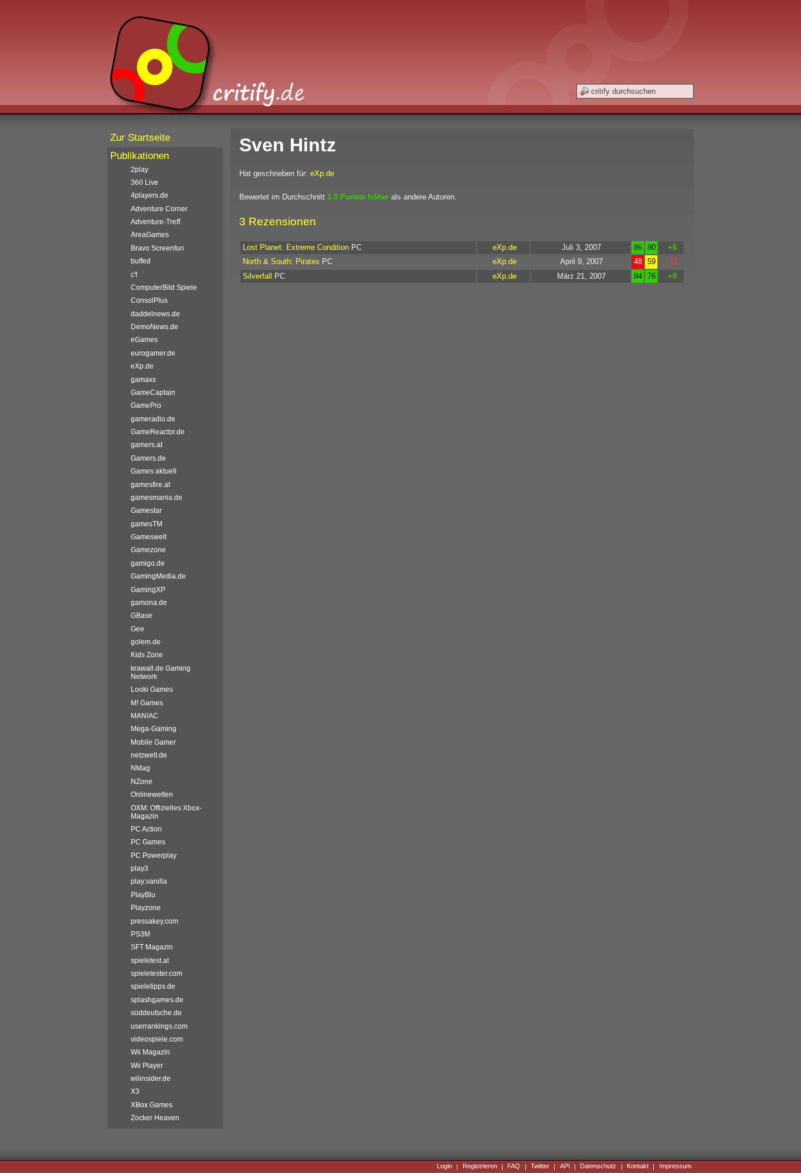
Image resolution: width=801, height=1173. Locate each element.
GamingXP (148, 590)
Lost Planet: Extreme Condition (296, 247)
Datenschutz (598, 1166)
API (565, 1166)
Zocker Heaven (155, 1118)
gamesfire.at (150, 485)
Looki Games (152, 689)
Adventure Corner (159, 209)
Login (444, 1166)
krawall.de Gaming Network (161, 672)
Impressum (675, 1166)
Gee (137, 629)
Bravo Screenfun (157, 248)
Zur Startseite (140, 137)
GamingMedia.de (158, 576)
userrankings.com (159, 1026)
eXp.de (322, 173)
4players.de (149, 195)
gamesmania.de (156, 497)
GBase (141, 615)
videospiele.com (157, 1039)
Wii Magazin (150, 1052)
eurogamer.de (153, 353)
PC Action (146, 829)
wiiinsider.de (151, 1078)
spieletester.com (156, 973)
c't (134, 275)
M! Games (147, 703)
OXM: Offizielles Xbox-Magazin (166, 812)
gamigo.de (148, 563)
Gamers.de (148, 458)
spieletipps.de (153, 986)
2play (139, 169)
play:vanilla (149, 881)
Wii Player (147, 1066)
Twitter (540, 1166)
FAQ (513, 1166)
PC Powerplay (154, 855)
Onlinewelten (152, 794)
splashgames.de (157, 1000)
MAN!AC (144, 716)
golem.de (146, 642)
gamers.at (146, 445)
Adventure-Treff (155, 222)
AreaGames (150, 235)
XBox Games (151, 1105)
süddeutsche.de (156, 1013)
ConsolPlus (149, 300)
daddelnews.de (155, 314)
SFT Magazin (152, 947)
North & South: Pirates (281, 261)
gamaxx (143, 380)
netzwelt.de (149, 755)
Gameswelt (149, 537)
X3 (135, 1091)
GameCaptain (153, 392)
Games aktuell (154, 471)
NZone (141, 782)
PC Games (148, 842)
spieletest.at (150, 960)
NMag (140, 768)
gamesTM (146, 524)
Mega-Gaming (154, 729)
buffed (141, 261)
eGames (144, 340)
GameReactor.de (158, 432)
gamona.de (149, 603)
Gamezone (148, 550)
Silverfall (257, 276)
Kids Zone (147, 655)
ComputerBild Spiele (164, 287)
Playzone (146, 908)
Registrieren (480, 1166)
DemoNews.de (154, 327)
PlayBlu (143, 895)
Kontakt (638, 1166)
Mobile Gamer (153, 742)
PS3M (140, 934)
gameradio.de (153, 419)
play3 (139, 868)
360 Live (144, 182)
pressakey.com (154, 921)
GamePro (146, 405)
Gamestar (146, 510)
